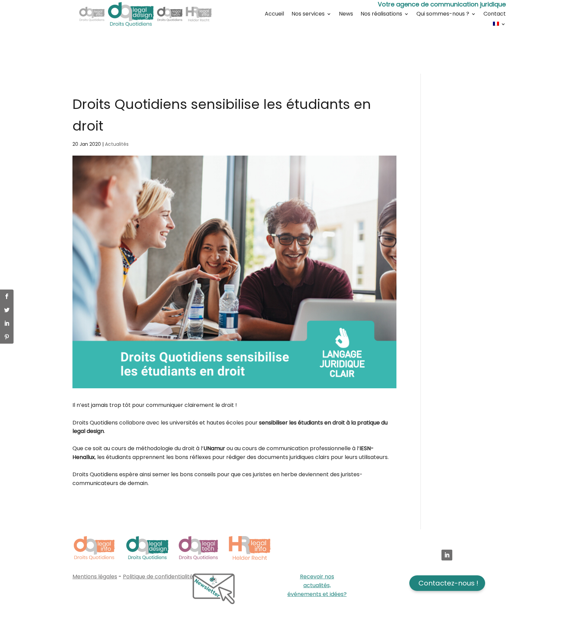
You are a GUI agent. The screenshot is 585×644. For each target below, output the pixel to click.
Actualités (117, 144)
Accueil (274, 15)
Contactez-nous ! (448, 583)
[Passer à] (499, 25)
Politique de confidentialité (158, 576)
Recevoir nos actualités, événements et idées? (317, 585)
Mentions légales (94, 576)
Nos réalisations (381, 15)
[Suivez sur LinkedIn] (446, 555)
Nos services (308, 15)
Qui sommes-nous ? (442, 15)
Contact (494, 15)
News (346, 15)
